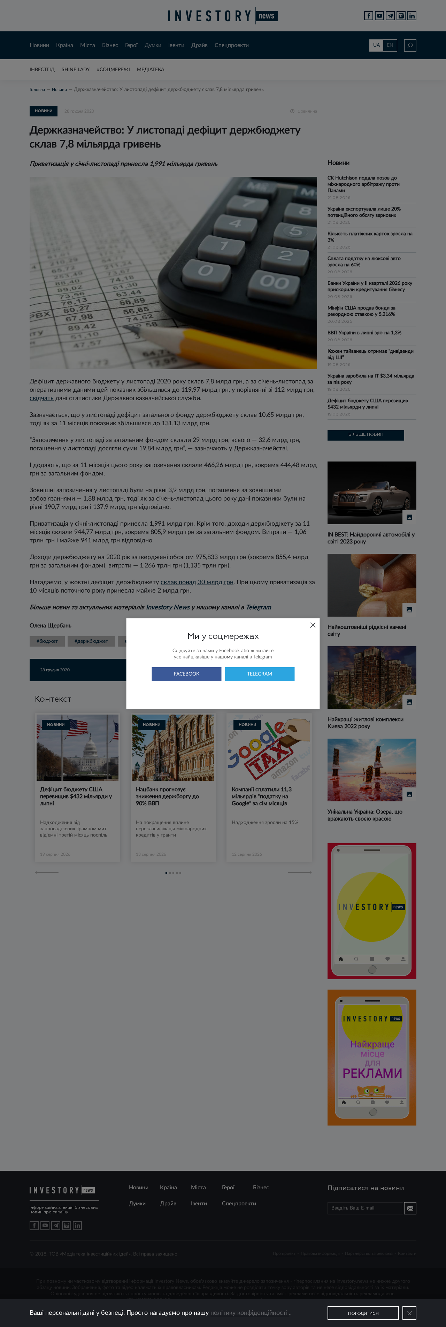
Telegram (259, 674)
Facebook (186, 674)
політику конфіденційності (249, 1313)
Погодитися (363, 1314)
